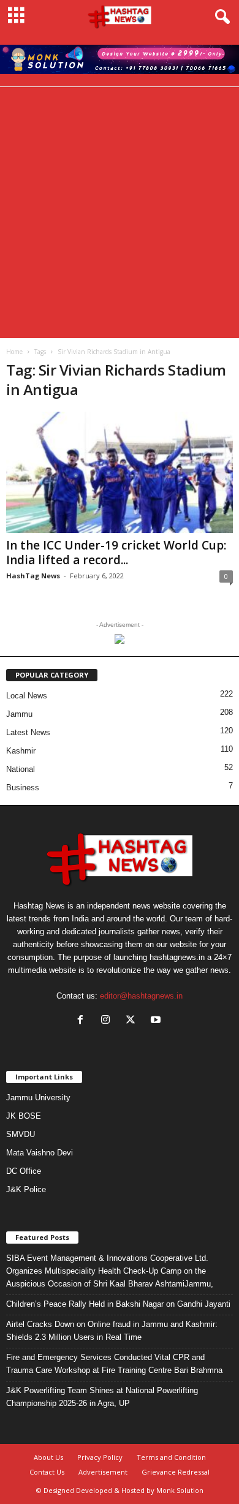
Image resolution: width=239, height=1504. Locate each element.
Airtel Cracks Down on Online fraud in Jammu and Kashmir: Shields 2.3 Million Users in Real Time (112, 1331)
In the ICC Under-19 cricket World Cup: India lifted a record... (116, 552)
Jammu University (38, 1097)
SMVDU (20, 1134)
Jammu (19, 714)
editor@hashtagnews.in (141, 995)
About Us (48, 1457)
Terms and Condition (171, 1457)
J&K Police (26, 1189)
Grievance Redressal (176, 1471)
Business (22, 787)
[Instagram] (108, 1021)
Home (14, 351)
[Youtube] (157, 1021)
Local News (26, 695)
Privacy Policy (100, 1457)
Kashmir (21, 750)
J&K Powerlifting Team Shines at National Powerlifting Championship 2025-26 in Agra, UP (102, 1397)
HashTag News (33, 575)
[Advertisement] (119, 212)
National (20, 769)
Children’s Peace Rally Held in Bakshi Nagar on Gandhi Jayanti (118, 1304)
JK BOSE (23, 1115)
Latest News (28, 732)
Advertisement (102, 1471)
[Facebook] (83, 1021)
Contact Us (46, 1471)
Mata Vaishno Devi (39, 1152)
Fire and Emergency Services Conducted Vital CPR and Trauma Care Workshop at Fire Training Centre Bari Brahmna (114, 1364)
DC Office (23, 1171)
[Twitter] (133, 1021)
